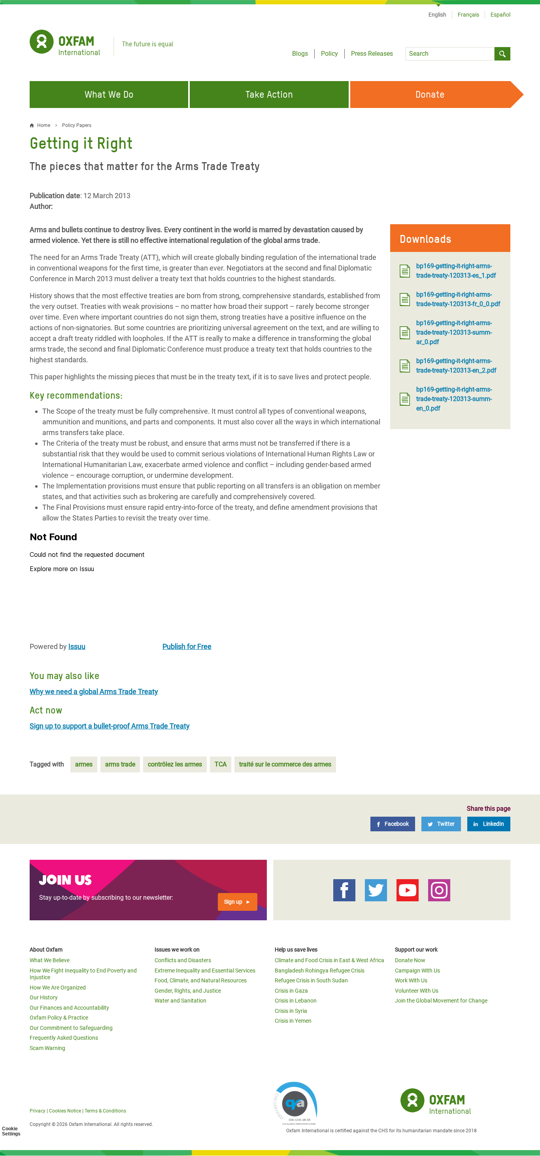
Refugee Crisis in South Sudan (311, 980)
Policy (329, 53)
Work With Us (411, 980)
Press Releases (372, 53)
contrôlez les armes (175, 764)
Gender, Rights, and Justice (188, 991)
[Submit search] (502, 54)
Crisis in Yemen (293, 1021)
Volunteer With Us (416, 991)
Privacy (37, 1111)
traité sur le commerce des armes (285, 764)
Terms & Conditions (105, 1111)
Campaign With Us (417, 970)
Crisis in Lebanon (296, 1000)
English (437, 14)
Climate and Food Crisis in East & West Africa (329, 960)
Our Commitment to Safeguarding (71, 1028)
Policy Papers (76, 125)
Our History (44, 997)
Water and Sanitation (180, 1000)
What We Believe (50, 960)
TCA (221, 764)
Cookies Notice (65, 1111)
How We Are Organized (58, 987)
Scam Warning (47, 1048)
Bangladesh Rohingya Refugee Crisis (319, 970)
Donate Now (410, 960)
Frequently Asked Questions (64, 1038)
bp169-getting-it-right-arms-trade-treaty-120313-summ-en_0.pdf (454, 399)
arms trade (120, 764)
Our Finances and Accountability (69, 1008)
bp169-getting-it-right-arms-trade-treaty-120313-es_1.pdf (456, 270)
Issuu (76, 646)
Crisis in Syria (291, 1011)
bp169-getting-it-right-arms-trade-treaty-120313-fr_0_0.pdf (458, 299)
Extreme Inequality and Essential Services (205, 970)
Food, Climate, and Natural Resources (201, 980)
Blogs (300, 53)
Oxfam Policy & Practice (59, 1017)
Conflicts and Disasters (183, 960)
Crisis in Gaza (291, 991)
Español (500, 14)
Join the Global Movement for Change (441, 1000)
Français (468, 14)
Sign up (233, 902)
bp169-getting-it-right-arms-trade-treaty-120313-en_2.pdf (456, 365)
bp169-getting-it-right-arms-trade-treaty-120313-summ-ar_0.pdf (454, 332)
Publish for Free (186, 646)
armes (84, 764)
